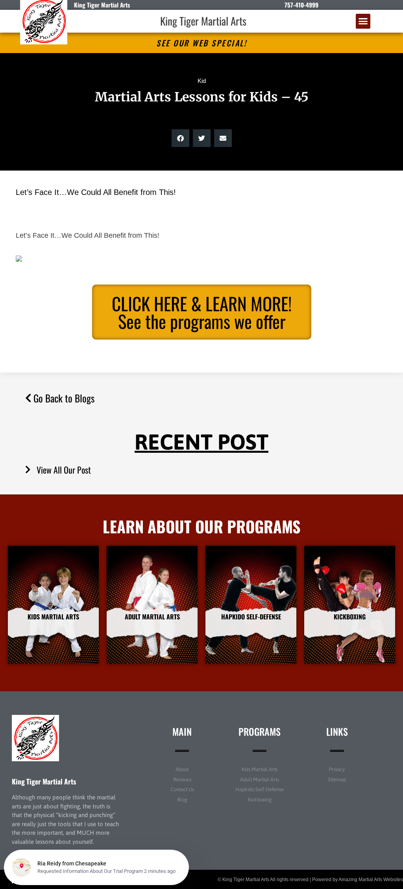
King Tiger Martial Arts (203, 21)
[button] (363, 21)
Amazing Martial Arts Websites (370, 879)
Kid (202, 80)
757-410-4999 (301, 4)
